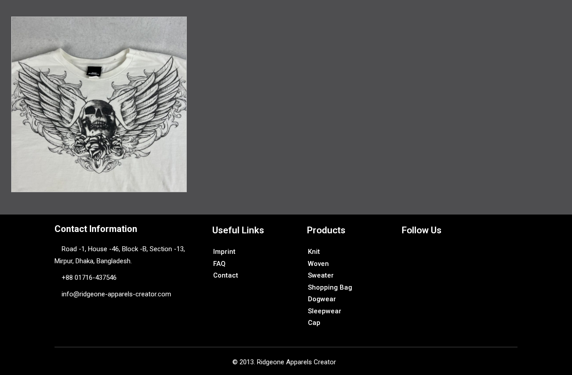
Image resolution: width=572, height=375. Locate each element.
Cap (314, 323)
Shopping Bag (330, 287)
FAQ (219, 264)
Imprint (224, 252)
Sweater (321, 275)
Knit (314, 252)
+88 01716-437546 (89, 278)
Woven (318, 264)
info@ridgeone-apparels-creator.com (115, 294)
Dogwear (322, 299)
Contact (225, 275)
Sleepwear (324, 311)
